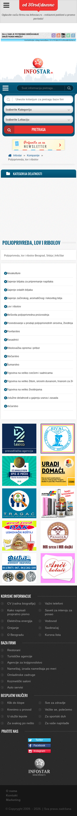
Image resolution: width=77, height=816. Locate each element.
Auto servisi (15, 687)
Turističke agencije (19, 656)
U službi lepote (17, 716)
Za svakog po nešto (20, 723)
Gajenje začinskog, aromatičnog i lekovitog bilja (34, 298)
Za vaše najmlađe (57, 723)
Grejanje (13, 627)
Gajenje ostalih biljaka (20, 289)
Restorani (13, 650)
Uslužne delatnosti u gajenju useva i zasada (32, 397)
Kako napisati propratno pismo (18, 612)
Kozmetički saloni (19, 681)
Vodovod (51, 621)
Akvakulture (14, 273)
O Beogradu (15, 634)
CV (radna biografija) (21, 603)
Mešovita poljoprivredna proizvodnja (28, 314)
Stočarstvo (13, 356)
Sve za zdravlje (55, 702)
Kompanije (33, 155)
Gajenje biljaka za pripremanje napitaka (30, 281)
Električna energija (19, 621)
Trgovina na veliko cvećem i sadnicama (30, 372)
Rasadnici (13, 339)
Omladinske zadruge (21, 674)
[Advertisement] (38, 207)
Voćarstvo (12, 406)
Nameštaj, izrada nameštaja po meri (31, 668)
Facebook (39, 745)
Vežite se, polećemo (58, 709)
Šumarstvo (13, 364)
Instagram (39, 751)
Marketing (13, 800)
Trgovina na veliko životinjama (24, 389)
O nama (11, 791)
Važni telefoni (54, 603)
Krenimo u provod (19, 709)
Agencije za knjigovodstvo (24, 662)
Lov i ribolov (14, 306)
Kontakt (12, 795)
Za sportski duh (55, 716)
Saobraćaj (52, 627)
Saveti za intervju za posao (58, 612)
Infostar (17, 155)
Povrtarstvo (13, 331)
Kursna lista (53, 634)
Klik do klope (15, 702)
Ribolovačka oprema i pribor (23, 348)
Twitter (39, 739)
